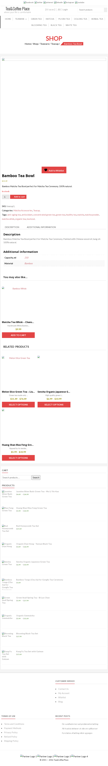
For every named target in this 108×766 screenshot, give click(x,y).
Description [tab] (12, 227)
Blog (60, 701)
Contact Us (63, 689)
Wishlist (62, 697)
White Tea (71, 25)
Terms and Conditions (14, 724)
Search (36, 477)
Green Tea (36, 19)
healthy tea (71, 214)
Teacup (55, 43)
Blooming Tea (39, 25)
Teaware (19, 19)
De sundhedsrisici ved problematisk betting (80, 724)
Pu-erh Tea (64, 19)
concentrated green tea (44, 214)
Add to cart (19, 197)
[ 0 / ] (50, 9)
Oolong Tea (80, 19)
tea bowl (31, 219)
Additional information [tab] (41, 227)
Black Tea (56, 25)
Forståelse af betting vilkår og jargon (77, 733)
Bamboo (28, 263)
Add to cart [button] (18, 335)
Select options (18, 404)
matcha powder (92, 214)
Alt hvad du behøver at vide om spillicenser (80, 728)
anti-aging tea (14, 214)
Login (65, 9)
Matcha (50, 19)
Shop (35, 43)
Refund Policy (10, 736)
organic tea (20, 219)
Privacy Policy (11, 732)
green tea (60, 214)
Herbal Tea (97, 19)
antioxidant (27, 214)
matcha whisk (8, 219)
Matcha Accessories (23, 210)
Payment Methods (12, 728)
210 (26, 257)
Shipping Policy (11, 741)
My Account (63, 693)
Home (8, 19)
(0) (59, 9)
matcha (80, 214)
